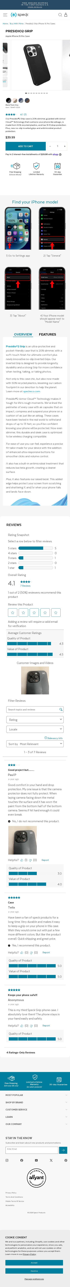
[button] (66, 15)
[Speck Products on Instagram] (7, 1160)
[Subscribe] (63, 1150)
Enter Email (12, 1149)
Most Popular (14, 1095)
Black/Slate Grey (8, 100)
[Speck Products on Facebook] (21, 1160)
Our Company (14, 1124)
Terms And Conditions (14, 1196)
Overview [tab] (23, 334)
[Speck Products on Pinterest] (65, 1160)
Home (5, 23)
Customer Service (16, 1109)
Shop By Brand (14, 1102)
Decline (34, 1271)
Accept (34, 1262)
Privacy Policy (29, 1254)
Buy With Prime (17, 23)
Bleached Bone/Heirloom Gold (14, 100)
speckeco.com (31, 391)
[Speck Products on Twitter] (51, 1160)
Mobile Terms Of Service (15, 1201)
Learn (9, 1117)
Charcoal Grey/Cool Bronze (27, 100)
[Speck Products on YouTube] (36, 1160)
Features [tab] (47, 334)
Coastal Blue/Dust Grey (21, 100)
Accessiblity (10, 1205)
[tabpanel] (35, 421)
